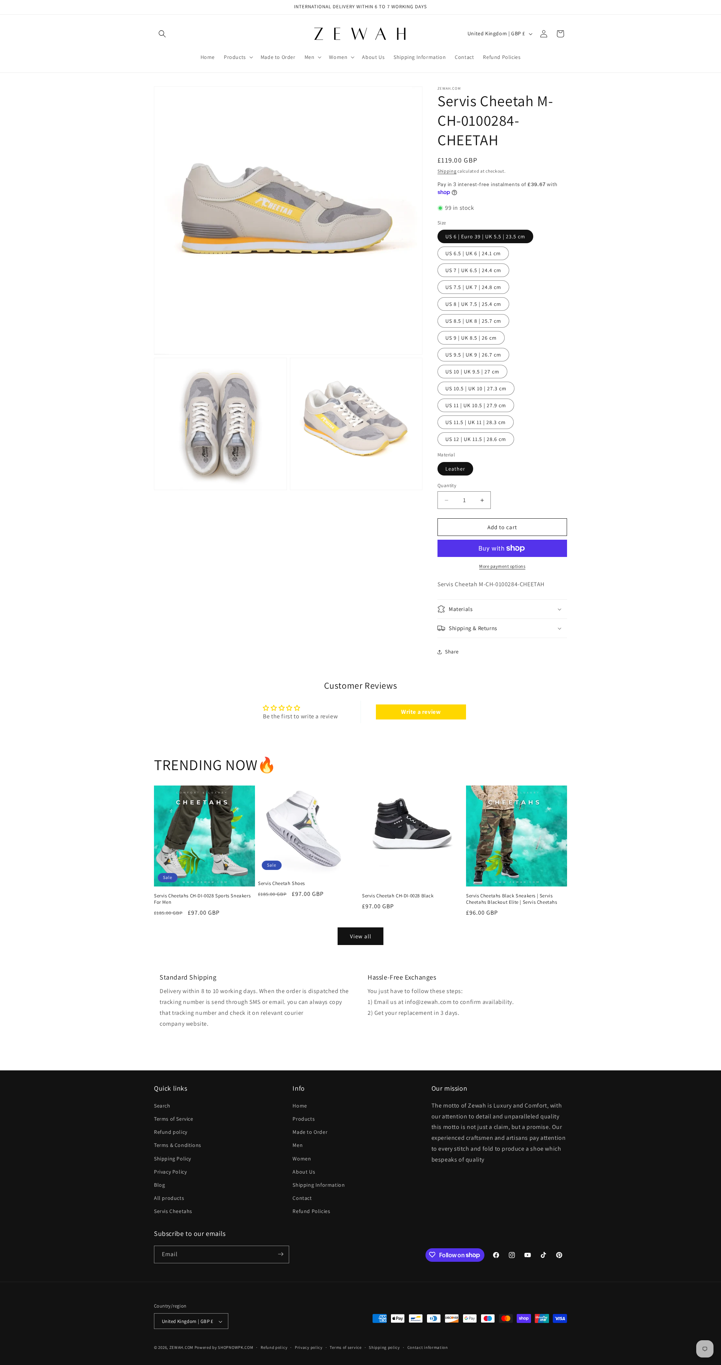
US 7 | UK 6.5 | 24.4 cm (473, 270)
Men (298, 1145)
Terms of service (345, 1347)
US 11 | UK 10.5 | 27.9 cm (475, 405)
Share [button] (452, 651)
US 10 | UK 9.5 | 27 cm (472, 371)
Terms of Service (173, 1118)
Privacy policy (309, 1347)
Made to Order (310, 1131)
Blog (159, 1184)
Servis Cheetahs (173, 1211)
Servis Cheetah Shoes (281, 884)
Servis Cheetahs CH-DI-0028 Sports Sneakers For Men (202, 899)
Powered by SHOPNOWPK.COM (224, 1347)
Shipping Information (319, 1184)
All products (169, 1197)
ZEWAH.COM (181, 1347)
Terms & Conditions (177, 1145)
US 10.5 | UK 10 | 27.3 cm (476, 388)
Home (300, 1105)
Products (304, 1118)
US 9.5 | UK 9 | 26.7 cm (473, 354)
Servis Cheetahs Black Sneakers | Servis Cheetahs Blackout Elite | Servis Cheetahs (511, 899)
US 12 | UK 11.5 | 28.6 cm (475, 439)
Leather (455, 468)
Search (162, 1105)
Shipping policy (384, 1347)
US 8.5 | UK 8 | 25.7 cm (473, 321)
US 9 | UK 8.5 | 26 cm (471, 337)
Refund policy (170, 1131)
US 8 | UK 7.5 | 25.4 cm (473, 304)
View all (360, 936)
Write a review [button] (420, 712)
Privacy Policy (170, 1171)
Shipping (447, 171)
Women (302, 1158)
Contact (302, 1197)
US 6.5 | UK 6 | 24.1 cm (473, 253)
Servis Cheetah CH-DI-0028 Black (398, 896)
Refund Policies (311, 1211)
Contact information (427, 1347)
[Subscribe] (280, 1254)
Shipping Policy (172, 1158)
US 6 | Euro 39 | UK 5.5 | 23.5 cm (485, 236)
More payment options (502, 566)
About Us (304, 1171)
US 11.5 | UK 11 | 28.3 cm (475, 422)
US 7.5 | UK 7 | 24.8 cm (473, 287)
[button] (162, 34)
